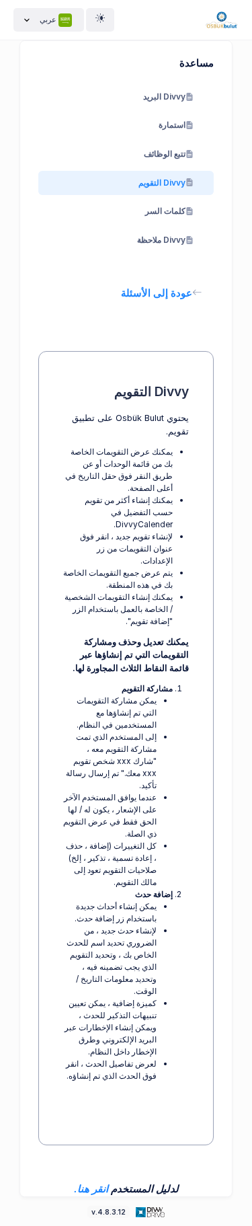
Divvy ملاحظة (161, 240)
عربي (48, 19)
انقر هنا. (91, 1188)
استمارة (172, 125)
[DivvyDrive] (222, 19)
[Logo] (149, 1211)
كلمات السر (165, 211)
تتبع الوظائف (164, 154)
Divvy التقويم (161, 183)
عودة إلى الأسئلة (156, 292)
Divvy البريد (164, 96)
